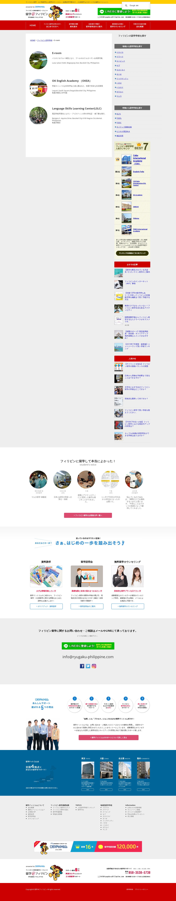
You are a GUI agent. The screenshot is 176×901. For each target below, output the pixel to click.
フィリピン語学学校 (44, 40)
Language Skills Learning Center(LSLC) (76, 108)
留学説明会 (32, 816)
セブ (118, 65)
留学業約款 (130, 889)
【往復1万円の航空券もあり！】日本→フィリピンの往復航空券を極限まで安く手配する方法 (137, 296)
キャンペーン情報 (134, 810)
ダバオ (119, 74)
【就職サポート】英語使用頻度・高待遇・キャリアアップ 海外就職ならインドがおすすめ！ (137, 334)
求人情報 (131, 816)
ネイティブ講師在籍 (124, 127)
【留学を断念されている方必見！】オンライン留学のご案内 (137, 271)
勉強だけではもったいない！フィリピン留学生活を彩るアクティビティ (137, 307)
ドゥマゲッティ (122, 78)
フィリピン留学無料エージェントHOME (33, 25)
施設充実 (120, 136)
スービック (121, 61)
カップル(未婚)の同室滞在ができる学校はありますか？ (137, 434)
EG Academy (137, 195)
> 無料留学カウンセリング (128, 606)
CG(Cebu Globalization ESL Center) (139, 183)
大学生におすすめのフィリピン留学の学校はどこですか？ (137, 388)
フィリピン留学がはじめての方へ (52, 25)
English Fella (138, 172)
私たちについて (139, 25)
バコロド (120, 87)
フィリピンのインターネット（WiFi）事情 (136, 282)
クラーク (120, 56)
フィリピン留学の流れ (60, 810)
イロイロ (120, 52)
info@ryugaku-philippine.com (88, 656)
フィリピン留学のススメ (61, 807)
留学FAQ (81, 810)
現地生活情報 (57, 814)
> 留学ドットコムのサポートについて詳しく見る (108, 737)
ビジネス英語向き (123, 131)
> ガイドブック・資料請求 (46, 606)
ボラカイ (120, 92)
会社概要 (31, 807)
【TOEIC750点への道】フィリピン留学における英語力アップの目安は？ (137, 423)
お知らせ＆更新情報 (135, 807)
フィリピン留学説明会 (94, 25)
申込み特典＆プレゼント (136, 814)
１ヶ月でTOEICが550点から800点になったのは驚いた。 (110, 499)
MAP (87, 789)
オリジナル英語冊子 (135, 812)
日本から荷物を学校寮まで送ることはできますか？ (137, 376)
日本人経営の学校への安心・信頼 (63, 498)
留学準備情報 (57, 812)
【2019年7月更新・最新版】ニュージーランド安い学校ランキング (137, 346)
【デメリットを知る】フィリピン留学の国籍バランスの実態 (137, 365)
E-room (57, 53)
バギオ (119, 83)
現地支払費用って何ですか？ (136, 398)
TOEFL (119, 118)
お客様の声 (32, 812)
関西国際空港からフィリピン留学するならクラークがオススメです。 (137, 319)
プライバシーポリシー (141, 889)
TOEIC (119, 122)
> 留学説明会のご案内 (87, 606)
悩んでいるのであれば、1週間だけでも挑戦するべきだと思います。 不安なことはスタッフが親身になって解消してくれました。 (134, 502)
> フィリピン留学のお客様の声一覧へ (88, 515)
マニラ (119, 96)
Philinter (136, 218)
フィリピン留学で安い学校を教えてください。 (137, 411)
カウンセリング (33, 818)
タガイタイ (121, 70)
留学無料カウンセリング (117, 25)
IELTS (119, 114)
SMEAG (136, 207)
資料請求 (31, 814)
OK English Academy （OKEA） (72, 80)
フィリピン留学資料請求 (73, 25)
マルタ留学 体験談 (38, 497)
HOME (32, 40)
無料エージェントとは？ (36, 810)
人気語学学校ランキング (86, 807)
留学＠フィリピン (41, 13)
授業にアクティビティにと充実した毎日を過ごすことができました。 (87, 498)
